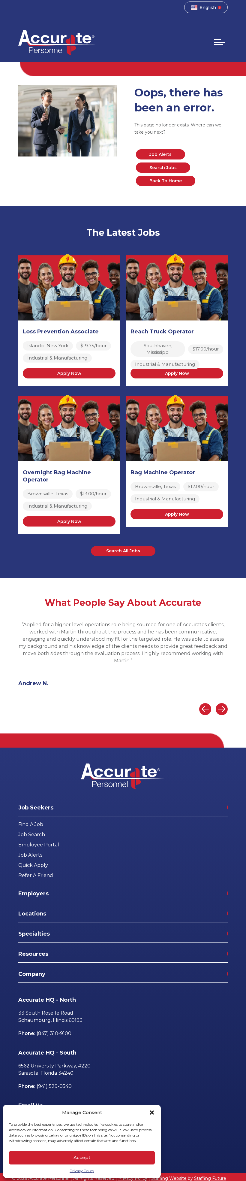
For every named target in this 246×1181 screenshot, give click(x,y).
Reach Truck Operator (162, 331)
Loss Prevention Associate (61, 331)
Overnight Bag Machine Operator (57, 476)
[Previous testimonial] (205, 709)
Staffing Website (169, 1178)
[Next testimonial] (222, 709)
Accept (82, 1157)
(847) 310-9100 (54, 1033)
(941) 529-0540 (54, 1086)
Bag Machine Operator (162, 472)
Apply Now (69, 373)
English (208, 7)
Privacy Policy (82, 1170)
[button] (152, 1113)
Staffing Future (210, 1178)
